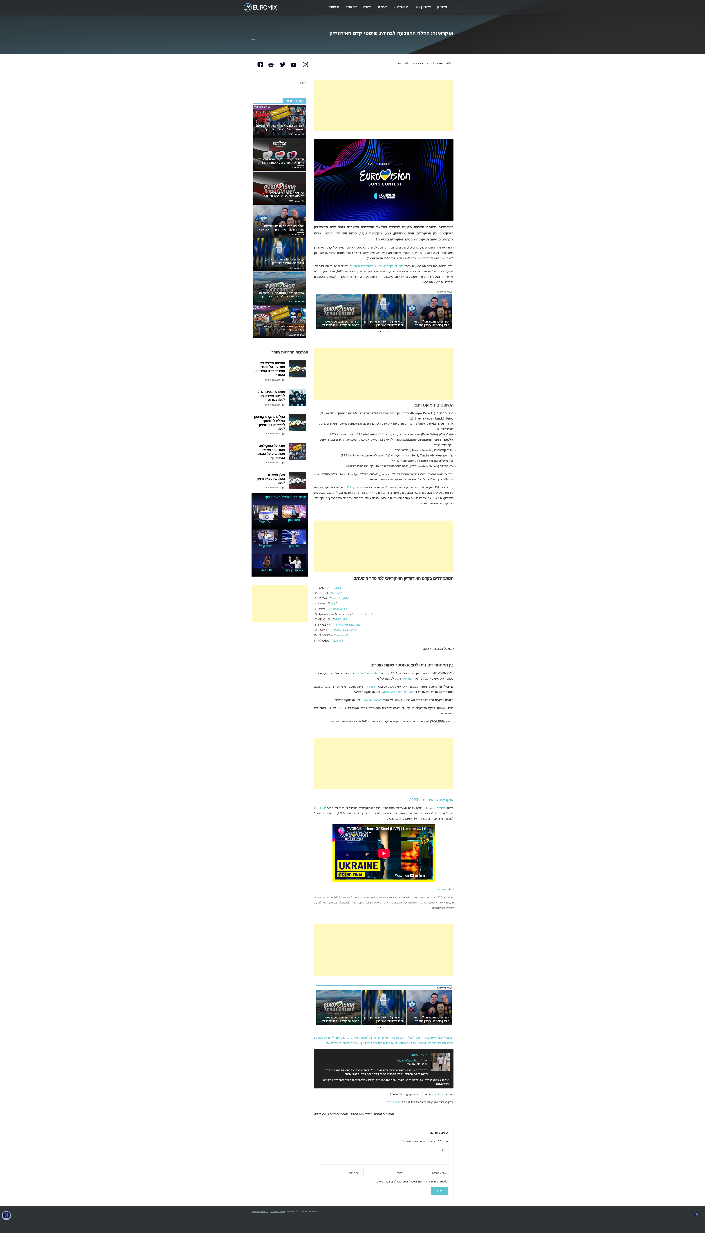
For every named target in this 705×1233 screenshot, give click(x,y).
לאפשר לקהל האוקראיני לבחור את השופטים (376, 266)
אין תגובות (401, 63)
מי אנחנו (334, 7)
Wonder (407, 678)
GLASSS (338, 640)
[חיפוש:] (292, 83)
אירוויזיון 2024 (354, 487)
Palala (332, 603)
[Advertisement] (383, 105)
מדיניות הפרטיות (260, 1211)
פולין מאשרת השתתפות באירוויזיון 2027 (271, 479)
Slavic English (339, 598)
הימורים (382, 7)
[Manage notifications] (697, 1214)
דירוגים (367, 7)
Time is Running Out (347, 624)
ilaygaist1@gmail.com (408, 1060)
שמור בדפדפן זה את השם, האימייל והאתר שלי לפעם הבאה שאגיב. (410, 1181)
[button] (390, 331)
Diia (419, 258)
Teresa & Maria (362, 614)
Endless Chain (338, 609)
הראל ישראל (393, 1102)
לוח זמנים (351, 7)
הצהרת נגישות (277, 1211)
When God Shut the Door (398, 692)
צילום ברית (436, 1094)
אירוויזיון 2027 (423, 7)
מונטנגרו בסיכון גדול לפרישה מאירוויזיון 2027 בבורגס (271, 396)
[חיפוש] (458, 7)
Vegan (371, 686)
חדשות (354, 1114)
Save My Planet (371, 700)
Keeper (336, 593)
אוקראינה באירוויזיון (382, 1114)
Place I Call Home (345, 630)
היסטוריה (401, 7)
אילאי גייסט (417, 63)
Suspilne (441, 889)
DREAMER (341, 619)
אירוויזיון (442, 7)
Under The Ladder (367, 673)
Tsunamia (341, 635)
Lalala (338, 587)
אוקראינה (341, 1114)
